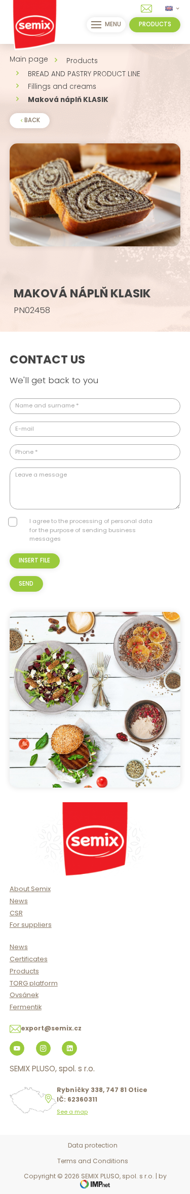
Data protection (93, 1145)
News (19, 901)
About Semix (30, 889)
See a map (72, 1112)
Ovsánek (24, 995)
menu (113, 24)
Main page (29, 59)
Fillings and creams (62, 86)
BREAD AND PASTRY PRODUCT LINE (84, 74)
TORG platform (34, 983)
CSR (16, 913)
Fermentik (26, 1007)
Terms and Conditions (92, 1161)
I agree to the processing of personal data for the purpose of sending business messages (91, 530)
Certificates (29, 959)
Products (82, 61)
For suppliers (31, 924)
